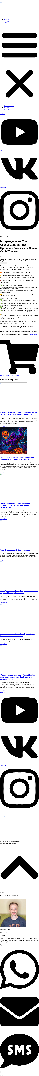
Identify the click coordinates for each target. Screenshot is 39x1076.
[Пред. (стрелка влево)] (0, 1075)
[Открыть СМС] (19, 1070)
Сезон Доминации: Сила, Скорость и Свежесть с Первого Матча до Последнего (19, 592)
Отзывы (6, 19)
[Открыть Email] (19, 1030)
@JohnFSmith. (33, 334)
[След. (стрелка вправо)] (2, 1075)
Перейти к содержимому (7, 1)
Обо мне (6, 21)
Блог (5, 22)
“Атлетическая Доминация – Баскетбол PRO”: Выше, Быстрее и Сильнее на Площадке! (18, 414)
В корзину (3, 262)
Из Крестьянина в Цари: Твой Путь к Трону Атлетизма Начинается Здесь (17, 635)
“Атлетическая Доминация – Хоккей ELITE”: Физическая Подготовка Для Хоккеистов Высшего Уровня (18, 505)
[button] (19, 64)
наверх (2, 892)
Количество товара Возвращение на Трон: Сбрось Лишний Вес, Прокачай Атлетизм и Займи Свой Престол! (18, 260)
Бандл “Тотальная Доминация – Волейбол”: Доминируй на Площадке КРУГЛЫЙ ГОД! (17, 458)
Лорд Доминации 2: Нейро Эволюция (15, 550)
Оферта (2, 813)
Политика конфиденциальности (15, 813)
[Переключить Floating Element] (0, 1072)
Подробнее (3, 426)
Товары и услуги (9, 18)
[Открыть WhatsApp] (19, 991)
